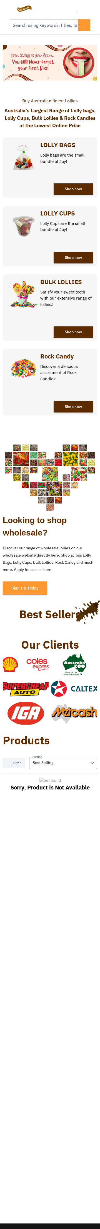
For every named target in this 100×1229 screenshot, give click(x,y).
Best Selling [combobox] (42, 762)
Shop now (73, 188)
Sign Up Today (25, 588)
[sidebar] (8, 8)
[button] (92, 763)
